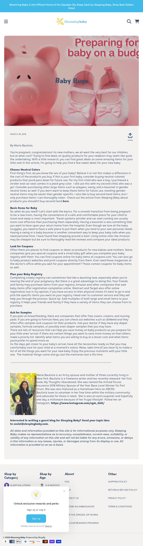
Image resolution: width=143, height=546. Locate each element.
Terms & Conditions (120, 506)
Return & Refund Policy (122, 489)
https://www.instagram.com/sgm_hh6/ (78, 403)
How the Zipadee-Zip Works (81, 514)
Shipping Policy (117, 481)
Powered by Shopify (35, 537)
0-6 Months (53, 485)
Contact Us (72, 497)
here (66, 201)
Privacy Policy (117, 497)
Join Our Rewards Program (82, 522)
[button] (6, 21)
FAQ (67, 481)
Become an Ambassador (79, 506)
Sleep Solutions (20, 485)
